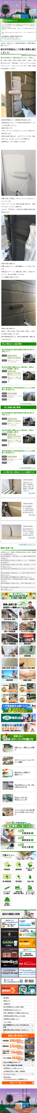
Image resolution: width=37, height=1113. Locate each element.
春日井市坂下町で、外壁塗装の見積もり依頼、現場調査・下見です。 (18, 580)
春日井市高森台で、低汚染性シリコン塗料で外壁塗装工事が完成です (18, 557)
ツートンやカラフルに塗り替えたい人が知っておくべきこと (24, 812)
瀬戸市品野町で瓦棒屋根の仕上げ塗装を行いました (16, 577)
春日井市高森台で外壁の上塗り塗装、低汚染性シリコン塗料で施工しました (18, 565)
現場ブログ (10, 43)
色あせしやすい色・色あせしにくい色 (21, 799)
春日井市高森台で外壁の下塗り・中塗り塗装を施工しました (18, 584)
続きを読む (32, 493)
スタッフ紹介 (7, 1022)
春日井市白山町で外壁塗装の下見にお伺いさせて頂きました (18, 570)
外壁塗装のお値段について (11, 1019)
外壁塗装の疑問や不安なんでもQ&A (14, 1016)
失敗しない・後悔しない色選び (24, 748)
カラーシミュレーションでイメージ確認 (24, 761)
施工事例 (6, 998)
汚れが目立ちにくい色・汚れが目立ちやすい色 (24, 786)
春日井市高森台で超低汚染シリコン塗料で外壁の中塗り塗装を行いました (18, 574)
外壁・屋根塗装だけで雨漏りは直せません (16, 1013)
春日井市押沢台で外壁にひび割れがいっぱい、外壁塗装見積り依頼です (18, 561)
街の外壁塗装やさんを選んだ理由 (13, 1007)
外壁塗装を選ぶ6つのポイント (12, 1010)
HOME (3, 43)
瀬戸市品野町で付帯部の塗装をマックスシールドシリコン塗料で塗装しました (18, 588)
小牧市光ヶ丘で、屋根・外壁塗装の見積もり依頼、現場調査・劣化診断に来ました (28, 486)
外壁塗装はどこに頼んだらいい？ (13, 1068)
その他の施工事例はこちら (28, 403)
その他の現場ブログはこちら (27, 544)
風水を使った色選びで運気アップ (22, 773)
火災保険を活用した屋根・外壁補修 (14, 1071)
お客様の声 (6, 1004)
